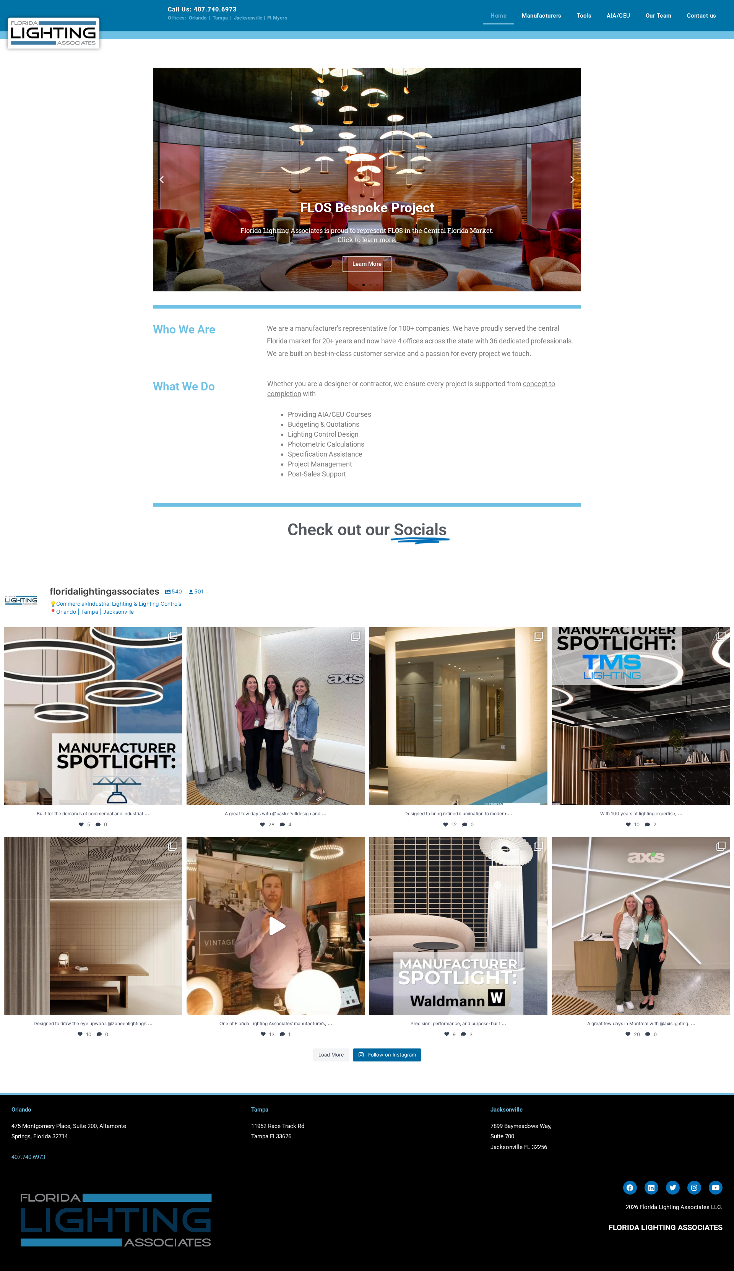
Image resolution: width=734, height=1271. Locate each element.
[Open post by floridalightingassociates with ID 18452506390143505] (458, 926)
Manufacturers (542, 15)
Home (498, 15)
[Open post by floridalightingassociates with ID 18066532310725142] (458, 716)
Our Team (659, 15)
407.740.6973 (215, 9)
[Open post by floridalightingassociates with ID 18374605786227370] (641, 716)
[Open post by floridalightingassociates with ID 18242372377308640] (276, 716)
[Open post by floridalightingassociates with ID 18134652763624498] (93, 716)
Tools (584, 15)
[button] (161, 179)
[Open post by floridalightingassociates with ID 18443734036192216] (276, 926)
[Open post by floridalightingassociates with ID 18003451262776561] (93, 926)
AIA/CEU (618, 15)
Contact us (701, 15)
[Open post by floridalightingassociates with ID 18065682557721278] (641, 926)
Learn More (367, 265)
